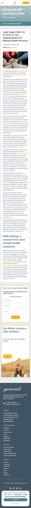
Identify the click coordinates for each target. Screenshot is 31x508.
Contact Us (6, 474)
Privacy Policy (18, 494)
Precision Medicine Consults (11, 417)
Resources (7, 444)
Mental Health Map (8, 421)
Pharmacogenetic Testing (10, 413)
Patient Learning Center (10, 453)
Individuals (6, 428)
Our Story (6, 462)
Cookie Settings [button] (15, 503)
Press (5, 470)
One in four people (22, 153)
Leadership (6, 466)
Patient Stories (7, 449)
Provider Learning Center (10, 455)
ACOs (5, 434)
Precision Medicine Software (11, 415)
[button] (2, 3)
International (7, 440)
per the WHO (19, 147)
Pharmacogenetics (8, 261)
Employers (6, 436)
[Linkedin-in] (10, 488)
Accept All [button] (15, 499)
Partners (6, 468)
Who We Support (9, 425)
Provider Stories (8, 451)
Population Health (8, 419)
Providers (6, 430)
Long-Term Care (8, 432)
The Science (7, 464)
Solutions (6, 410)
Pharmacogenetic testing (10, 265)
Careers (6, 472)
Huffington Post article (20, 74)
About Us (6, 459)
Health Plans (7, 438)
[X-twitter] (20, 488)
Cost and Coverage (9, 447)
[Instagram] (17, 488)
